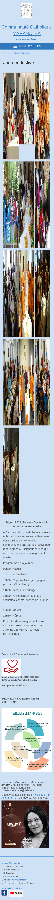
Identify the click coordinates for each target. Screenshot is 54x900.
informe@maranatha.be (18, 880)
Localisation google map (12, 888)
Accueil (6, 53)
